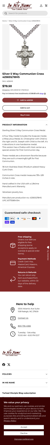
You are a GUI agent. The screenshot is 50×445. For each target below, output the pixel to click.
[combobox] (25, 13)
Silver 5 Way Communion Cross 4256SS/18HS (24, 21)
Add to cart (25, 108)
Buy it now (25, 115)
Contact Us (23, 318)
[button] (46, 5)
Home (4, 21)
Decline (23, 433)
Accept (24, 427)
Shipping (6, 90)
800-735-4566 (24, 326)
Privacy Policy (10, 421)
